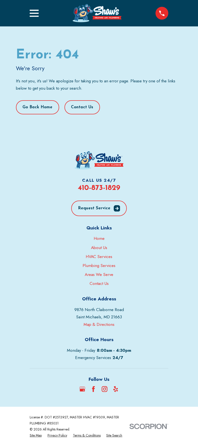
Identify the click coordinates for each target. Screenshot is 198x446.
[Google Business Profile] (82, 389)
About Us (99, 247)
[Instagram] (104, 389)
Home (99, 238)
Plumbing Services (99, 265)
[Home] (97, 13)
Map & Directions (99, 324)
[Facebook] (93, 389)
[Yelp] (116, 389)
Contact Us (82, 107)
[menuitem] (36, 435)
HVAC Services (99, 256)
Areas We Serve (99, 274)
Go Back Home (37, 107)
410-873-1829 (99, 188)
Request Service (94, 208)
